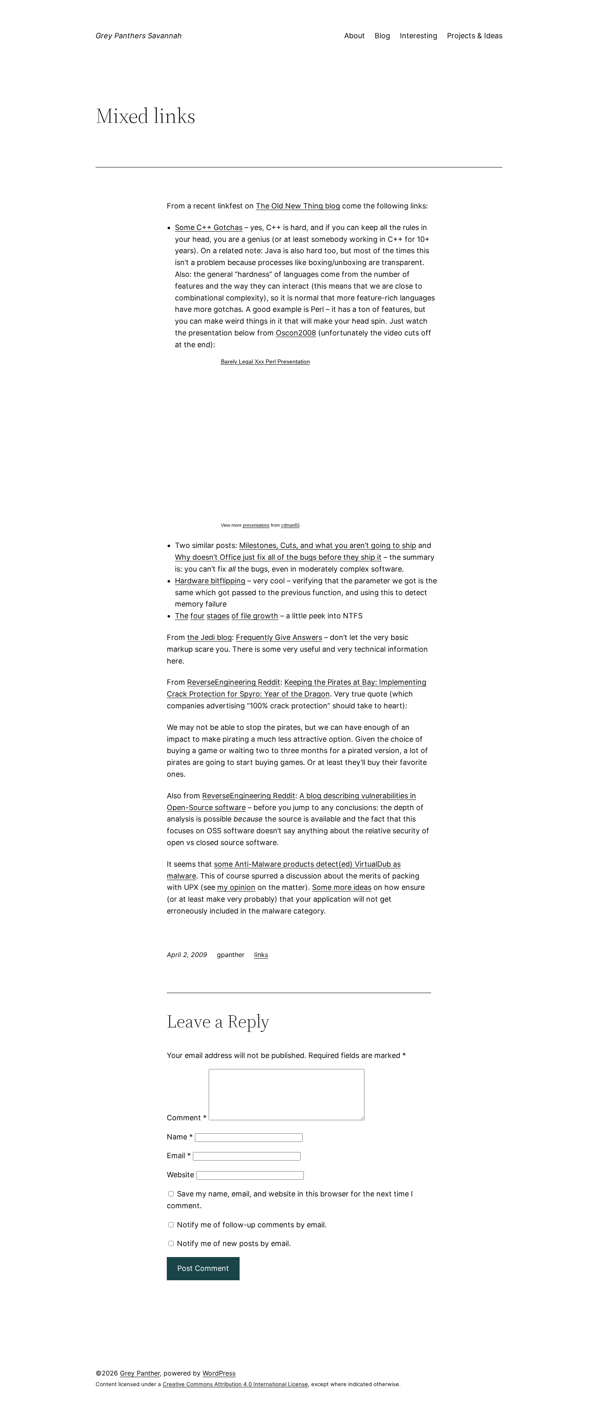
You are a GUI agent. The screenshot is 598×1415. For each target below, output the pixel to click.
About (354, 35)
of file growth (254, 615)
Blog (382, 35)
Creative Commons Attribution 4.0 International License (235, 1384)
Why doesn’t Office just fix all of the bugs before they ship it (278, 557)
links (261, 955)
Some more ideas (341, 887)
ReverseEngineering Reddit (233, 682)
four (197, 615)
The (181, 615)
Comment (187, 1117)
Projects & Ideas (474, 35)
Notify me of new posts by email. (234, 1243)
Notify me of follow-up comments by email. (252, 1224)
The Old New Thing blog (298, 206)
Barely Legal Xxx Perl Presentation (265, 361)
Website (180, 1174)
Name (180, 1136)
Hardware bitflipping (210, 580)
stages (218, 615)
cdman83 (290, 525)
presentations (256, 525)
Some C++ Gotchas (208, 227)
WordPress (219, 1373)
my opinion (236, 887)
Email (179, 1155)
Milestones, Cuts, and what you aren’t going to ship (327, 545)
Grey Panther (140, 1373)
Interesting (418, 35)
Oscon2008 (296, 333)
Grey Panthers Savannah (139, 35)
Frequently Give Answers (279, 637)
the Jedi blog (209, 637)
